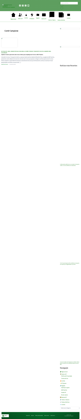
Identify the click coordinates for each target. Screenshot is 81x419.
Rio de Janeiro (64, 395)
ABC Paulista (4, 51)
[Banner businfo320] (70, 36)
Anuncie (32, 415)
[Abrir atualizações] (61, 8)
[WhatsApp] (26, 6)
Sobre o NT (28, 415)
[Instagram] (23, 6)
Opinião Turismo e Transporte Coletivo (34, 51)
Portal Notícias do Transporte (9, 7)
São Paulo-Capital (65, 387)
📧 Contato (62, 404)
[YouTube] (28, 6)
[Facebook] (20, 6)
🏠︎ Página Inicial (63, 372)
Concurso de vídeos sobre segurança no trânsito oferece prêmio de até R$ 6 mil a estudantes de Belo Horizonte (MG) (69, 363)
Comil (9, 51)
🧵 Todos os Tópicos (64, 400)
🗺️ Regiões (62, 386)
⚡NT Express (63, 383)
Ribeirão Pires (47, 51)
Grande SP (63, 392)
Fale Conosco (53, 415)
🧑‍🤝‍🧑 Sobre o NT (63, 374)
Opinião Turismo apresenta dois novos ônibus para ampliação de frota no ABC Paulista (22, 54)
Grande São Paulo (15, 51)
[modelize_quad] (70, 54)
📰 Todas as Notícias (64, 402)
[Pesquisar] (61, 5)
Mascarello (22, 51)
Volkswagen (4, 52)
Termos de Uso (64, 378)
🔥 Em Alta (62, 381)
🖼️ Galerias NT (63, 397)
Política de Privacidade (66, 376)
